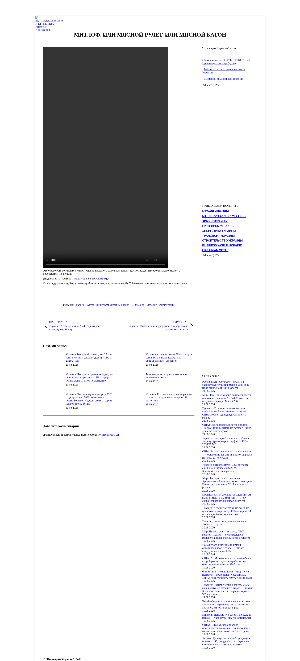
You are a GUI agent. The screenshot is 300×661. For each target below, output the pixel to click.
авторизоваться (110, 434)
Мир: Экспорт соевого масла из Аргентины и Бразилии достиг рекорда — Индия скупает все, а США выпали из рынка (227, 483)
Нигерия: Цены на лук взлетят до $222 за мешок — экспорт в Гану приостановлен (226, 616)
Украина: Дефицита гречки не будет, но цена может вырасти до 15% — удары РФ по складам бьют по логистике (89, 377)
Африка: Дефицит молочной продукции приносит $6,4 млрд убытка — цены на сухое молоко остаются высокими (226, 641)
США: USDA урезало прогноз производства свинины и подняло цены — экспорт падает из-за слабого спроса (226, 628)
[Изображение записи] (52, 361)
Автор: (108, 304)
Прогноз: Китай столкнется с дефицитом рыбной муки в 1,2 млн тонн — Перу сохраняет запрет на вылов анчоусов (226, 497)
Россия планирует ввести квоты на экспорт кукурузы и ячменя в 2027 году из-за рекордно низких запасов (225, 384)
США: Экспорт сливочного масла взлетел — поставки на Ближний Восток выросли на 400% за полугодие (227, 454)
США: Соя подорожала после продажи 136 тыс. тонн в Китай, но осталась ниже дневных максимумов (226, 427)
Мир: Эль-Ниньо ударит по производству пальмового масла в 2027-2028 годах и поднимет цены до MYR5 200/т (226, 398)
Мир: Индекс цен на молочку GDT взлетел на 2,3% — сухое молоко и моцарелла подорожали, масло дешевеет (226, 534)
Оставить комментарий (160, 304)
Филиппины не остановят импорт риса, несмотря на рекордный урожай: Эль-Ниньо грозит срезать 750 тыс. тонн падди (227, 574)
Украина (79, 304)
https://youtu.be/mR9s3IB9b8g (91, 278)
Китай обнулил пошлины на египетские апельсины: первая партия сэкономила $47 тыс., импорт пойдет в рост (226, 604)
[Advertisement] (63, 8)
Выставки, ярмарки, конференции (224, 78)
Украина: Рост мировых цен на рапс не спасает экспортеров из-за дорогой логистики (169, 397)
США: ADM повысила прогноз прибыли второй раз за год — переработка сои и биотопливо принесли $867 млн (226, 561)
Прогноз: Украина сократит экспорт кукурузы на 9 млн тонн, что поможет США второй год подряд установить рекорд (224, 413)
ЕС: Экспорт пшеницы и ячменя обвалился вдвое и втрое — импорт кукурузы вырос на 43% (223, 548)
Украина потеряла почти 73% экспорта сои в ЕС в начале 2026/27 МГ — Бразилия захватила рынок (169, 357)
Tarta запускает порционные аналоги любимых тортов (167, 376)
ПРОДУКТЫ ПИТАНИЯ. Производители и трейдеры (226, 62)
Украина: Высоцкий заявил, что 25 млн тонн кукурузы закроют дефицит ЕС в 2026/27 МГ (89, 357)
